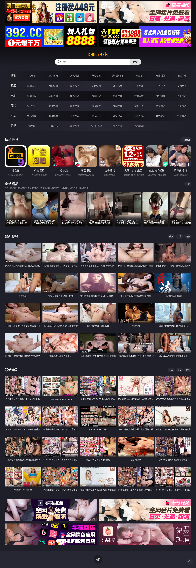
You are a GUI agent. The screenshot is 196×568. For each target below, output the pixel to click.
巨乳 (179, 236)
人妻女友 (74, 115)
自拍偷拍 (53, 85)
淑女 (179, 370)
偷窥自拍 (31, 105)
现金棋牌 (160, 75)
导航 (14, 126)
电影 (14, 96)
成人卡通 (74, 95)
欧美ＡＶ (74, 85)
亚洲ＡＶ (31, 85)
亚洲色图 (53, 105)
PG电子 (32, 75)
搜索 (135, 61)
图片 (14, 106)
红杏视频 (117, 125)
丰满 (171, 370)
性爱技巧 (182, 115)
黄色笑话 (160, 115)
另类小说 (139, 115)
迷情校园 (117, 115)
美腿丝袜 (117, 105)
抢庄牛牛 (182, 75)
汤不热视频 (96, 125)
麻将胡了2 (117, 75)
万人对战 (74, 75)
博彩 (14, 76)
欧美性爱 (96, 95)
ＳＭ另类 (182, 85)
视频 (14, 86)
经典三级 (139, 95)
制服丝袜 (117, 95)
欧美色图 (74, 105)
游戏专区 (96, 75)
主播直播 (160, 85)
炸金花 (139, 75)
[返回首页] (189, 561)
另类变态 (182, 95)
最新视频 (12, 236)
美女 (171, 236)
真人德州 (53, 75)
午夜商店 (53, 125)
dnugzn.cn (98, 54)
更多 (188, 236)
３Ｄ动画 (96, 85)
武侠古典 (96, 115)
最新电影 (12, 369)
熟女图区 (160, 105)
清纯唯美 (139, 105)
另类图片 (182, 105)
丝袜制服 (139, 85)
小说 (14, 116)
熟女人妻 (117, 85)
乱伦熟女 (160, 95)
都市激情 (31, 115)
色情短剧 (139, 125)
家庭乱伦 (53, 115)
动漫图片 (96, 105)
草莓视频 (74, 125)
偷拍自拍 (53, 95)
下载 (188, 183)
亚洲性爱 (31, 95)
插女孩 (31, 125)
